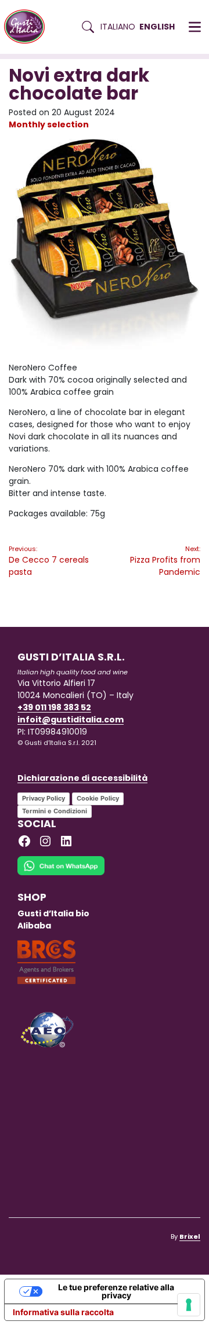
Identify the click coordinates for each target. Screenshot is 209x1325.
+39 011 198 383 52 (54, 707)
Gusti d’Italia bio (53, 913)
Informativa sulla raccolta (63, 1312)
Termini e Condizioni (54, 811)
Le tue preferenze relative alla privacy (116, 1291)
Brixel (189, 1236)
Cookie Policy (98, 798)
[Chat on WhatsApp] (61, 873)
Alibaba (34, 925)
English (157, 26)
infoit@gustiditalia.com (70, 719)
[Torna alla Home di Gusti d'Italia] (28, 27)
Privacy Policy (43, 798)
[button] (195, 27)
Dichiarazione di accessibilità (82, 778)
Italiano (117, 26)
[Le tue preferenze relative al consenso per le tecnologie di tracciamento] (189, 1305)
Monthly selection (49, 124)
